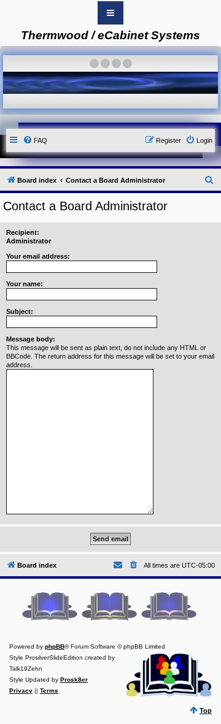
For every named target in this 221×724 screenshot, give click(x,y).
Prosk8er (74, 679)
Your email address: (38, 256)
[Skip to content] (110, 13)
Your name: (24, 284)
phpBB (54, 646)
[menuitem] (35, 140)
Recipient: (22, 232)
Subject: (19, 311)
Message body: (30, 339)
